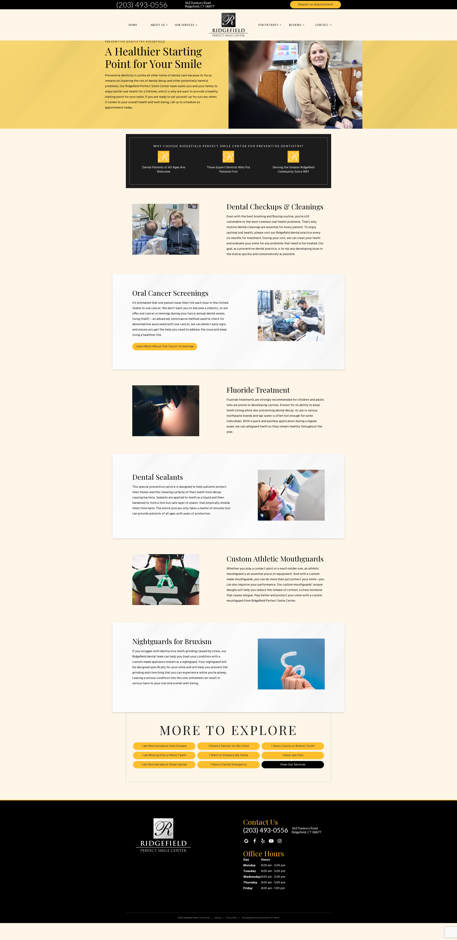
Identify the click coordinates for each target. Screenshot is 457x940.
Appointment (315, 4)
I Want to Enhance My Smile (228, 755)
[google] (246, 841)
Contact (322, 25)
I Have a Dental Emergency (228, 764)
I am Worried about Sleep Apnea (164, 764)
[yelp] (263, 841)
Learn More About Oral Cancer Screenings (165, 346)
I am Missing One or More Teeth (164, 755)
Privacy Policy (231, 917)
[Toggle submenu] (167, 25)
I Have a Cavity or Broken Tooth (293, 746)
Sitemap (217, 917)
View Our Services (292, 764)
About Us (158, 25)
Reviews (295, 25)
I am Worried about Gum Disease (164, 746)
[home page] (228, 25)
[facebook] (254, 841)
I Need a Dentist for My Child (229, 746)
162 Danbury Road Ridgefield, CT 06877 (199, 4)
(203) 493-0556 (141, 4)
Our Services (184, 25)
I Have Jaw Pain (292, 755)
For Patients (268, 25)
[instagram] (279, 841)
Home (133, 25)
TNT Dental (274, 917)
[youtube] (271, 841)
